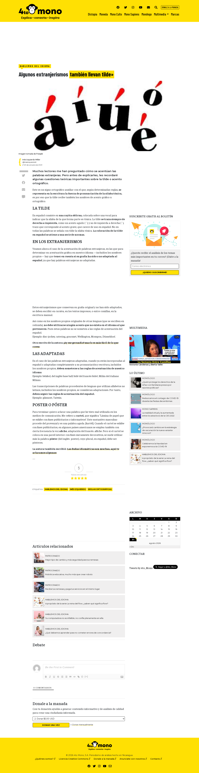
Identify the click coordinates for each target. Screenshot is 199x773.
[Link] (78, 676)
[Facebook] (118, 7)
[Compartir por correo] (23, 189)
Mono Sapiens (150, 409)
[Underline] (54, 676)
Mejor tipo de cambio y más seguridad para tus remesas (71, 560)
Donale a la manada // (105, 759)
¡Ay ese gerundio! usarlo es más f (83, 342)
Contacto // (156, 759)
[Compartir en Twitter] (23, 175)
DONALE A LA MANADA (170, 7)
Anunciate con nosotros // (133, 759)
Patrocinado (52, 556)
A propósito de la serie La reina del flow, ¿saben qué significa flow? (76, 603)
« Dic (132, 546)
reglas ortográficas (100, 489)
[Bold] (46, 676)
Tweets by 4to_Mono (141, 568)
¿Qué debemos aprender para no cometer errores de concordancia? (78, 633)
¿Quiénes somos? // (45, 759)
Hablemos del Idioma (35, 66)
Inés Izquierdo (78, 489)
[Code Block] (74, 676)
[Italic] (50, 676)
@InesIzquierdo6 (29, 162)
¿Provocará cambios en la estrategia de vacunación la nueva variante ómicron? (159, 430)
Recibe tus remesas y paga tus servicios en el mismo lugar (72, 589)
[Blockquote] (70, 676)
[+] (86, 676)
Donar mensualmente (82, 724)
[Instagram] (133, 7)
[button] (156, 7)
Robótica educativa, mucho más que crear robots (68, 574)
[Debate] (23, 197)
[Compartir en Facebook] (23, 182)
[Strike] (58, 676)
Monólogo (148, 378)
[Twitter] (125, 7)
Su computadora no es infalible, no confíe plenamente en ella (74, 618)
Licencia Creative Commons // (74, 759)
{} (82, 676)
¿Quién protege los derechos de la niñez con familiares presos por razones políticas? (158, 385)
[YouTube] (140, 7)
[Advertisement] (87, 42)
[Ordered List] (62, 676)
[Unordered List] (66, 676)
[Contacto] (148, 7)
